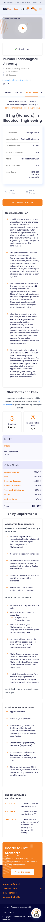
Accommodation (32, 2)
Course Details (31, 92)
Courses (18, 92)
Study (17, 2)
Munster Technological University (21, 104)
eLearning (23, 2)
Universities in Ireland (25, 101)
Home (11, 101)
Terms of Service (11, 907)
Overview (6, 92)
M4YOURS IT (9, 912)
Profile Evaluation (22, 872)
